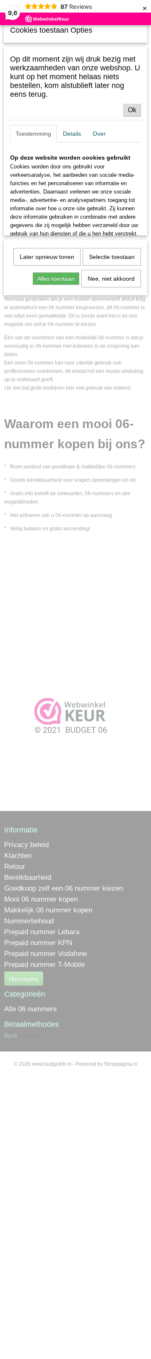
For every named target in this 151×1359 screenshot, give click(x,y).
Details (72, 133)
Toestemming (33, 133)
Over (99, 133)
